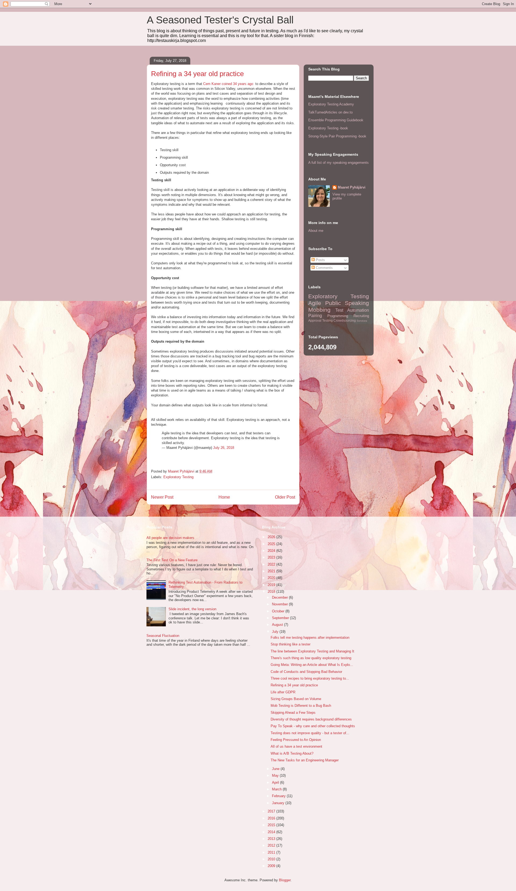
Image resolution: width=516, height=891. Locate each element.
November (280, 604)
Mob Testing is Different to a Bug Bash (301, 706)
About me (315, 231)
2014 (272, 832)
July (276, 632)
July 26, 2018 (223, 448)
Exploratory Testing (178, 477)
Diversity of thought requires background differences (311, 719)
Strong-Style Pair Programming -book (337, 136)
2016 (272, 818)
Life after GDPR (283, 692)
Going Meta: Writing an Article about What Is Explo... (312, 665)
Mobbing (319, 310)
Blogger (285, 880)
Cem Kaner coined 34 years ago (228, 84)
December (280, 597)
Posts (320, 260)
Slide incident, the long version (192, 609)
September (281, 618)
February (279, 796)
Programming (337, 316)
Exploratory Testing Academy (331, 104)
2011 (272, 852)
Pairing (315, 315)
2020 (272, 578)
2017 (272, 811)
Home (224, 497)
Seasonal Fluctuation (162, 636)
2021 (272, 571)
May (276, 775)
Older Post (285, 497)
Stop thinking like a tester (290, 644)
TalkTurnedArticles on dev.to (330, 112)
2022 (272, 564)
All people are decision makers (170, 538)
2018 (272, 592)
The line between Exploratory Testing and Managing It (312, 651)
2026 (272, 537)
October (278, 611)
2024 (272, 551)
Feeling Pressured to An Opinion (296, 740)
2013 (272, 839)
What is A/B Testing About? (292, 753)
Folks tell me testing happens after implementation (310, 638)
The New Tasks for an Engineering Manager (305, 760)
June (276, 769)
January (278, 803)
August (278, 625)
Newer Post (162, 497)
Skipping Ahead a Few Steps (293, 713)
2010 (272, 859)
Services (362, 320)
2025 (272, 544)
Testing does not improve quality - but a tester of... (310, 733)
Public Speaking (347, 303)
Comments (324, 268)
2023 (272, 557)
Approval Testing (320, 320)
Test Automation (352, 310)
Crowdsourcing (345, 320)
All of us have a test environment (296, 746)
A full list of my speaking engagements (338, 163)
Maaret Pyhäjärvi (352, 187)
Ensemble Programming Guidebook (335, 120)
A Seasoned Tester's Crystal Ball (220, 20)
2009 (272, 866)
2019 (272, 585)
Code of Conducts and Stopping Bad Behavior (306, 672)
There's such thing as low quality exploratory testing (311, 658)
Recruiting (361, 316)
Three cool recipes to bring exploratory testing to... (310, 678)
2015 (272, 825)
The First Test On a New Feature (172, 560)
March (277, 789)
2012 (272, 845)
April (276, 782)
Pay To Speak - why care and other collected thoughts (313, 726)
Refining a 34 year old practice (294, 685)
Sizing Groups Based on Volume (296, 699)
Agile (314, 303)
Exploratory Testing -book (328, 128)
